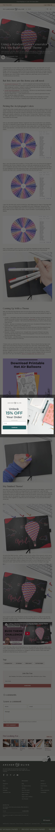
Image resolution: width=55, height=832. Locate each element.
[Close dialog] (52, 399)
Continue (14, 427)
